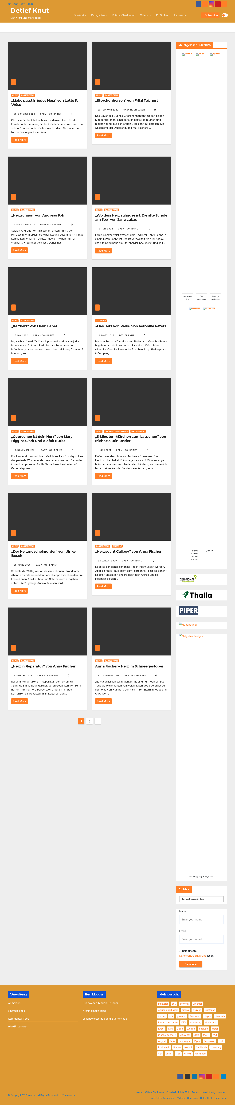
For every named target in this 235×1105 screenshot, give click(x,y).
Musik (206, 1035)
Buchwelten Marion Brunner (100, 1003)
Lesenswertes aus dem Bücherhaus (105, 1018)
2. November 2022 (25, 224)
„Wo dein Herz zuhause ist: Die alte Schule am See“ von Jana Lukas (131, 217)
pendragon (185, 1041)
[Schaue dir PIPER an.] (188, 610)
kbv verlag (195, 1022)
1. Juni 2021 (105, 450)
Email (182, 931)
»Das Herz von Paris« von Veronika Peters (130, 326)
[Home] (68, 15)
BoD (174, 1003)
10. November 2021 (25, 450)
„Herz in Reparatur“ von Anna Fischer (43, 666)
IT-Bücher (162, 15)
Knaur (161, 1028)
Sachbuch (201, 1047)
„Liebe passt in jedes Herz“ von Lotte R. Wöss (44, 102)
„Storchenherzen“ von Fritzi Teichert (126, 100)
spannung (216, 1047)
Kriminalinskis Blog (94, 1010)
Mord (196, 1035)
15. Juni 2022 (106, 229)
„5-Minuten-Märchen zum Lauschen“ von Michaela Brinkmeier (130, 438)
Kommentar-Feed (18, 1018)
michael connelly (167, 1035)
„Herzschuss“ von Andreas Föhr (38, 215)
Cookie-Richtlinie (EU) (178, 1092)
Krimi (170, 1028)
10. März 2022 (106, 335)
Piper (197, 1041)
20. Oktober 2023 (25, 114)
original (162, 1041)
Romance (117, 546)
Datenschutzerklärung (192, 955)
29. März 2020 (22, 565)
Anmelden (14, 1003)
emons (185, 1010)
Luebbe (191, 1028)
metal (215, 1028)
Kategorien (98, 15)
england (197, 1010)
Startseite (80, 15)
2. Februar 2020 (108, 561)
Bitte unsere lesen (196, 953)
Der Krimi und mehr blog (116, 431)
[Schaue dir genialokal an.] (188, 578)
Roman (177, 1047)
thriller (169, 1053)
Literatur (101, 321)
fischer (161, 1016)
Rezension (209, 1041)
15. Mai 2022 (21, 335)
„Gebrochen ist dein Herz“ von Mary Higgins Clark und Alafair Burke (41, 438)
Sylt (160, 1053)
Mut (215, 1035)
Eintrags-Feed (16, 1010)
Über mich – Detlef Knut (199, 1098)
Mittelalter (185, 1035)
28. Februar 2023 (108, 110)
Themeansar (69, 1095)
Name (182, 911)
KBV (183, 1022)
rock (221, 1041)
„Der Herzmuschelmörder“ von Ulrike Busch (43, 553)
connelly (184, 1003)
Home (139, 1092)
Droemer (197, 1003)
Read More (19, 139)
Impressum (180, 15)
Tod (178, 1053)
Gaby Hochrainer (51, 114)
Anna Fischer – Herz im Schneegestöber (129, 666)
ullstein (188, 1053)
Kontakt (222, 1092)
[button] (198, 15)
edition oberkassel (123, 15)
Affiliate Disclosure (154, 1092)
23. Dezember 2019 (109, 675)
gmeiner (181, 1016)
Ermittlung (210, 1010)
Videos (144, 15)
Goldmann (195, 1016)
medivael (203, 1028)
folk (171, 1016)
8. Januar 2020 (23, 675)
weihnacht (200, 1053)
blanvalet (163, 1003)
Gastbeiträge (27, 95)
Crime (15, 95)
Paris (172, 1041)
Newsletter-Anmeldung (163, 1098)
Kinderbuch (211, 1022)
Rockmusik (164, 1047)
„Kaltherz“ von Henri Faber (34, 326)
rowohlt (188, 1047)
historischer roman (168, 1022)
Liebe (180, 1028)
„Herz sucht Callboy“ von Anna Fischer (128, 551)
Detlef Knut (29, 10)
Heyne (207, 1016)
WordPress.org (17, 1026)
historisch (220, 1016)
